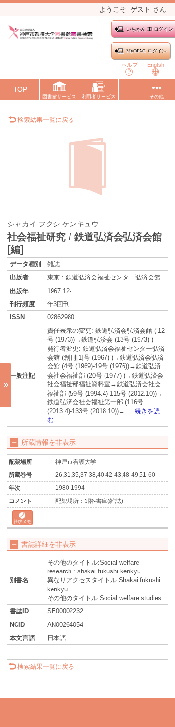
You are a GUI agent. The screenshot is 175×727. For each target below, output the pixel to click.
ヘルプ (130, 65)
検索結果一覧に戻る (46, 119)
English (155, 65)
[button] (59, 91)
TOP (20, 89)
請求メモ (22, 521)
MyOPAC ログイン (146, 50)
